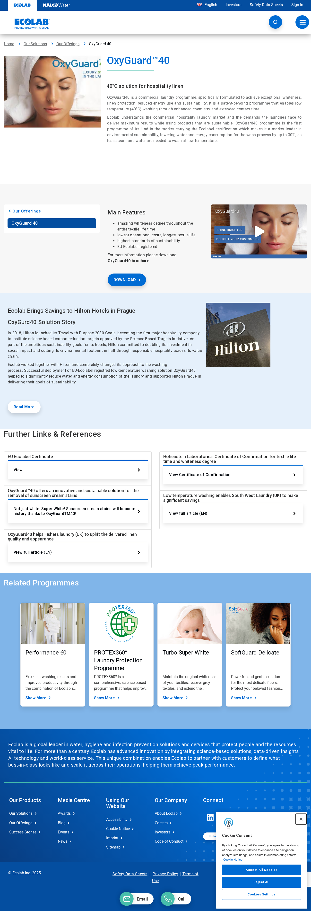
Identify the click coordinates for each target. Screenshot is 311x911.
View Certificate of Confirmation (200, 474)
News (62, 841)
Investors (233, 4)
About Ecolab (166, 813)
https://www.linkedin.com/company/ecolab (210, 817)
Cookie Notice (232, 859)
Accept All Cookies (261, 870)
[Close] (301, 819)
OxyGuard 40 (24, 223)
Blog (62, 823)
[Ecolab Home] (27, 23)
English (210, 4)
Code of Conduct (169, 841)
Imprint (112, 838)
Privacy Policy (165, 874)
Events (63, 832)
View (18, 470)
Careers (161, 823)
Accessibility (117, 819)
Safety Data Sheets (266, 4)
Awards (64, 813)
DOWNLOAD (124, 279)
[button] (275, 22)
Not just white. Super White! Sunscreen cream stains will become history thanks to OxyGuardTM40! (74, 511)
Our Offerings (67, 44)
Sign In (297, 4)
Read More (24, 407)
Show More (36, 698)
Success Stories (22, 832)
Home (9, 44)
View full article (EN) (33, 552)
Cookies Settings (262, 894)
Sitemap (113, 847)
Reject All (261, 882)
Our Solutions (35, 44)
